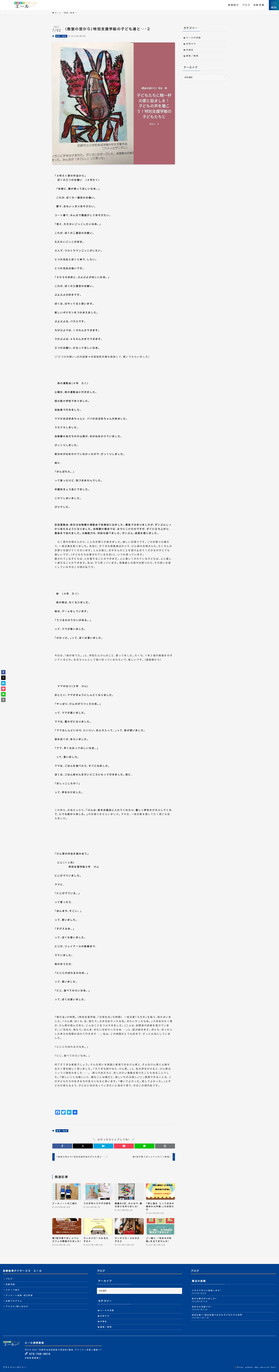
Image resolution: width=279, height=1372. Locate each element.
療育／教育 (61, 36)
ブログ (246, 5)
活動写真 (258, 5)
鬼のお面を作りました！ (204, 1300)
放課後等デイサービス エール (22, 1271)
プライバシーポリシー (14, 1367)
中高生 (190, 50)
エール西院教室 (34, 1343)
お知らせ (191, 44)
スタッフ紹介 (13, 1290)
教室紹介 (233, 5)
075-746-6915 (39, 1354)
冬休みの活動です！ (202, 1308)
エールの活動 (193, 38)
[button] (62, 1146)
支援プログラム (14, 1301)
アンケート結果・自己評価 (19, 1295)
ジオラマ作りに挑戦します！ (206, 1292)
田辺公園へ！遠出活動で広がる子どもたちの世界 (217, 1316)
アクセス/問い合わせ (17, 1306)
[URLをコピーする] (165, 1146)
